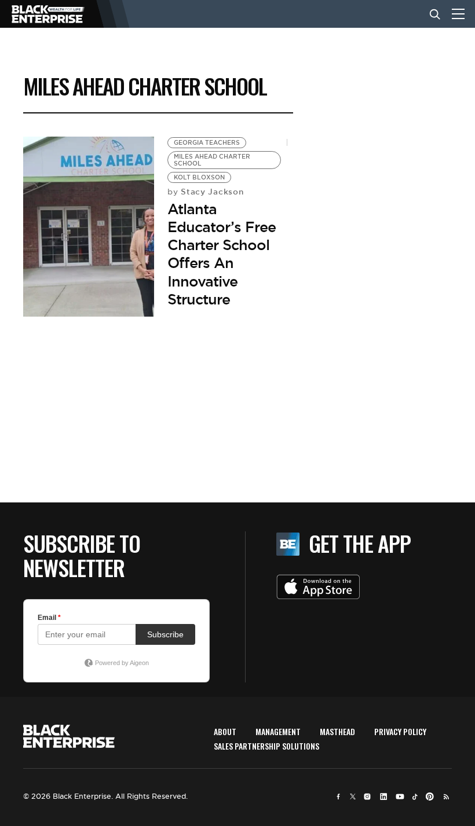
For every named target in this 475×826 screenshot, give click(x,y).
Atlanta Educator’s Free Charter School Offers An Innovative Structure (221, 254)
